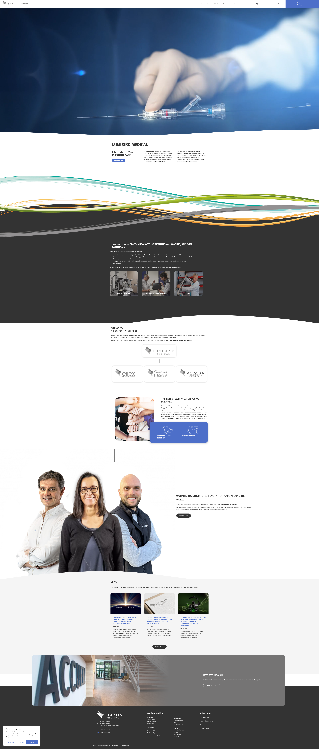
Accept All (32, 742)
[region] (21, 736)
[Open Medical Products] (306, 4)
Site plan (95, 745)
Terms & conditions (104, 745)
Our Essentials (151, 727)
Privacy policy (115, 745)
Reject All (21, 742)
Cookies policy (125, 745)
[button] (257, 4)
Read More (13, 738)
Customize (11, 742)
